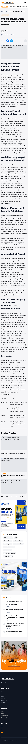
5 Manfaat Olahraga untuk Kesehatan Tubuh (13, 496)
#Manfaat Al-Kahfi (9, 547)
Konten (3, 702)
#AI (16, 537)
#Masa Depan (8, 540)
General (3, 698)
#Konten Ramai (18, 540)
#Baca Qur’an (8, 544)
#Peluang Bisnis (18, 544)
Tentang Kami (4, 717)
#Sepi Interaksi (8, 537)
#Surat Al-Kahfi (8, 556)
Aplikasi (3, 691)
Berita (2, 694)
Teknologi (9, 11)
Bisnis (2, 696)
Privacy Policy (4, 715)
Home (2, 11)
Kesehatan (4, 700)
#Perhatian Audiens (9, 553)
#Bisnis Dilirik (8, 550)
